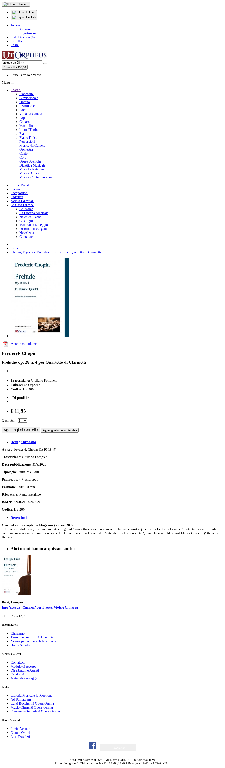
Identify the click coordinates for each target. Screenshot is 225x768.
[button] (118, 747)
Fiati (22, 133)
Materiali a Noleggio (33, 225)
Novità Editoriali (22, 201)
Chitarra (25, 122)
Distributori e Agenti (33, 229)
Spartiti (16, 90)
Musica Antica (29, 173)
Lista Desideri (20, 736)
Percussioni (27, 141)
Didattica (17, 197)
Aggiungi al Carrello (21, 430)
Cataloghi (26, 221)
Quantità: (8, 420)
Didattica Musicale (32, 165)
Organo (24, 102)
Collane (16, 189)
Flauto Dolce (28, 137)
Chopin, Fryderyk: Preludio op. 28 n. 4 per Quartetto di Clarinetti (56, 252)
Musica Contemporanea (35, 177)
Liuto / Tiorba (28, 129)
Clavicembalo (28, 98)
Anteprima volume (24, 344)
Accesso (25, 29)
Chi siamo (26, 209)
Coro (22, 157)
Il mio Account (21, 729)
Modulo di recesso (23, 666)
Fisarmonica (27, 106)
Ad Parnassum (21, 699)
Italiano (30, 12)
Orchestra (26, 149)
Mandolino (26, 126)
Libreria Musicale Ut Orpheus (31, 695)
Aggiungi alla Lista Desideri (59, 430)
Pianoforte (26, 94)
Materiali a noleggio (24, 678)
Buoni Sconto (20, 645)
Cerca (15, 248)
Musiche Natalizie (31, 169)
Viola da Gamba (30, 114)
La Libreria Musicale (33, 213)
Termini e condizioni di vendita (32, 637)
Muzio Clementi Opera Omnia (32, 707)
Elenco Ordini (20, 733)
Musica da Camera (32, 145)
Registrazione (28, 33)
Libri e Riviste (20, 185)
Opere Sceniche (30, 161)
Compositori (19, 193)
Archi (23, 110)
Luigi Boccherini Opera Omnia (32, 703)
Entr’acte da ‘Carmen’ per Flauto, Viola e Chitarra (40, 607)
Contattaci (26, 237)
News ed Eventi (30, 217)
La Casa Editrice (22, 205)
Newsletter (26, 233)
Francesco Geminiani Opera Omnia (35, 711)
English (30, 17)
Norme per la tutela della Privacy (33, 641)
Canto (23, 153)
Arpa (22, 118)
